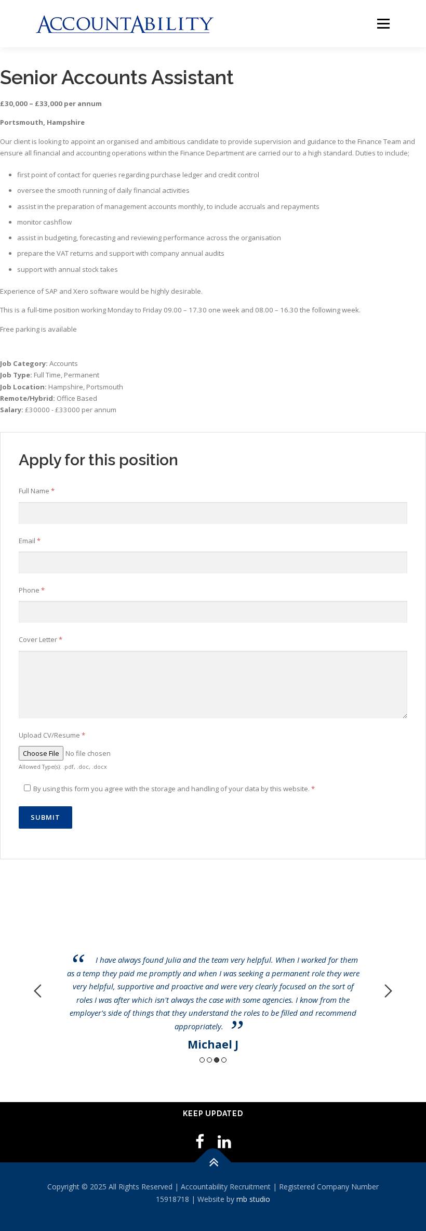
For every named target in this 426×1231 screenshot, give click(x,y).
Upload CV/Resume (52, 735)
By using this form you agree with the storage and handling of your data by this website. (174, 788)
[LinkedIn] (224, 1141)
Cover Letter (40, 639)
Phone (32, 590)
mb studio (253, 1199)
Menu (383, 23)
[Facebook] (199, 1141)
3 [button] (216, 1060)
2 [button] (209, 1060)
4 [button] (224, 1060)
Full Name (37, 490)
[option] (213, 983)
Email (30, 540)
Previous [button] (38, 991)
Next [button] (388, 991)
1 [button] (202, 1060)
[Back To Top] (213, 1162)
